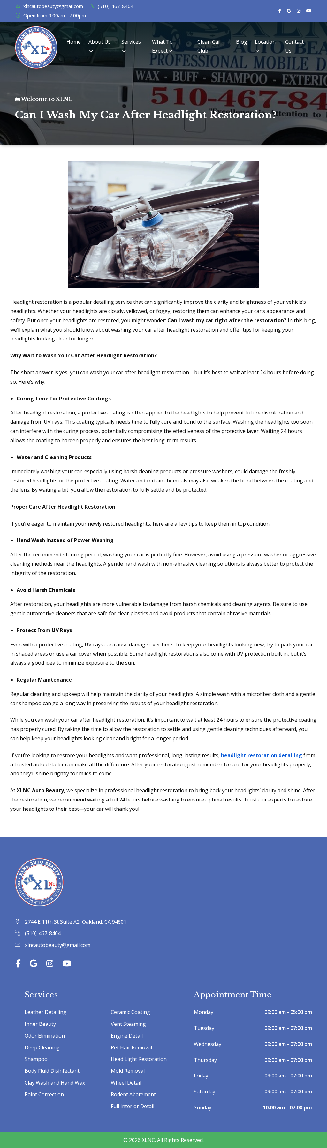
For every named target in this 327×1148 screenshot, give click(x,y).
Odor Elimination (45, 1035)
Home (73, 41)
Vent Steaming (128, 1023)
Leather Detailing (45, 1012)
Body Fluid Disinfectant (52, 1070)
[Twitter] (289, 11)
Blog (241, 41)
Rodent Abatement (133, 1094)
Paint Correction (44, 1094)
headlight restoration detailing (261, 755)
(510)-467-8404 (115, 6)
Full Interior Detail (132, 1106)
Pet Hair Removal (131, 1047)
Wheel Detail (126, 1082)
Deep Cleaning (42, 1047)
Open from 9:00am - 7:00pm (54, 15)
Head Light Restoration (139, 1058)
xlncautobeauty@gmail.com (52, 6)
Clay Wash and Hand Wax (55, 1082)
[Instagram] (298, 11)
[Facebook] (280, 11)
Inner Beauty (40, 1023)
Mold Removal (128, 1070)
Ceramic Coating (130, 1012)
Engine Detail (127, 1035)
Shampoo (36, 1058)
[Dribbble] (309, 11)
